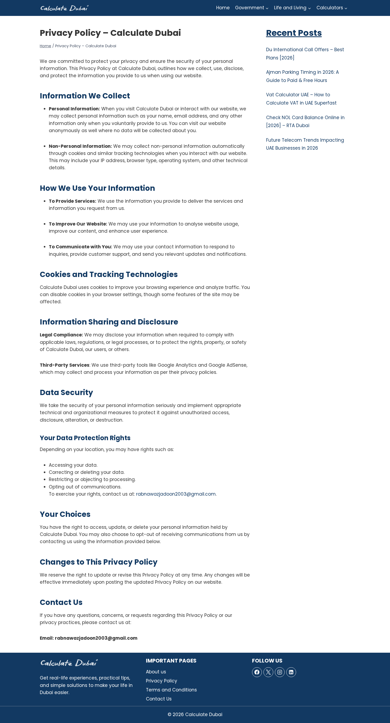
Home (223, 8)
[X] (268, 672)
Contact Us (159, 699)
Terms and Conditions (171, 690)
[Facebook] (257, 672)
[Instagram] (280, 672)
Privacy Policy (161, 681)
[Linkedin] (291, 672)
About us (156, 672)
